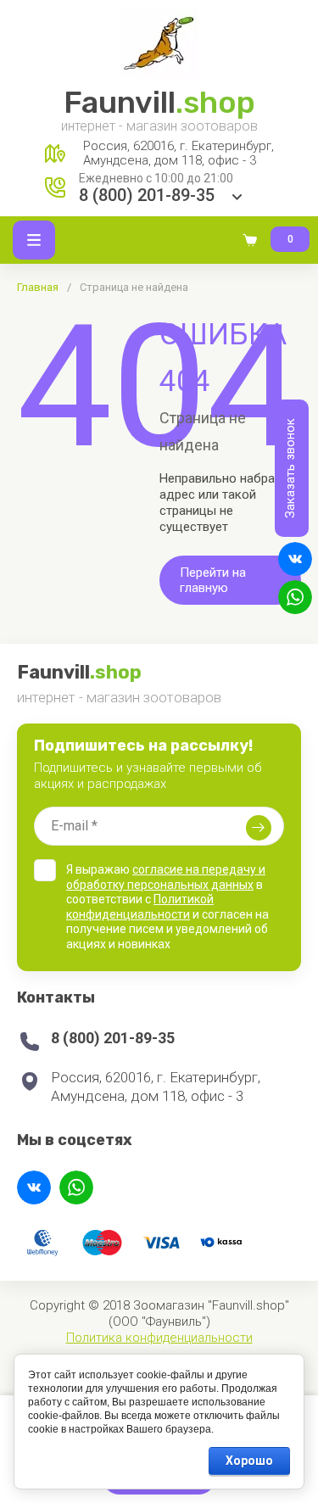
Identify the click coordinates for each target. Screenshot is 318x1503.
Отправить (258, 828)
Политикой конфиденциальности (140, 906)
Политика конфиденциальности (159, 1337)
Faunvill (159, 102)
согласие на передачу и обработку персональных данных (165, 877)
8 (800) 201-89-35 (147, 195)
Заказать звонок (290, 468)
